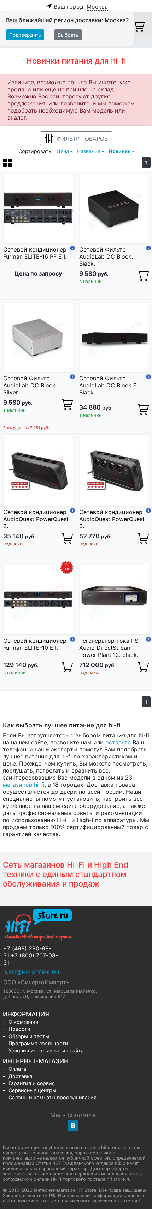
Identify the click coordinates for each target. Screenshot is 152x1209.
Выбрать (68, 35)
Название (88, 151)
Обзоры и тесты (28, 1036)
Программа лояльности (38, 1043)
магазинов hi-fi (24, 784)
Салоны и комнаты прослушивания (52, 1097)
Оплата (17, 1069)
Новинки (120, 151)
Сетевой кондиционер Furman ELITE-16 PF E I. (34, 253)
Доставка (20, 1076)
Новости (19, 1029)
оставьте (118, 742)
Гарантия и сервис (31, 1083)
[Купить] (143, 275)
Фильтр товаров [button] (82, 138)
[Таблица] (7, 163)
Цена (63, 151)
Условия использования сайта (46, 1050)
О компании (23, 1022)
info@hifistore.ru (31, 972)
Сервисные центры (32, 1090)
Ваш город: (81, 6)
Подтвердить (25, 35)
